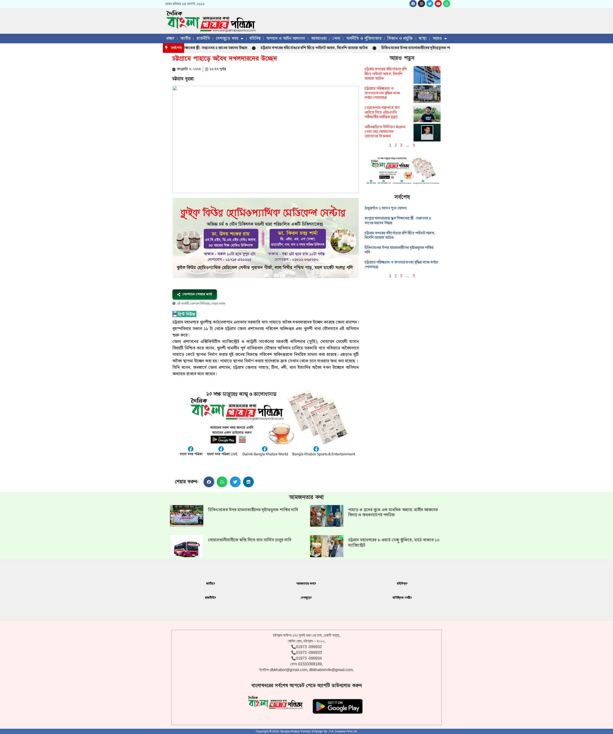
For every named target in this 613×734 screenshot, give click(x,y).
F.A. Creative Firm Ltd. (343, 731)
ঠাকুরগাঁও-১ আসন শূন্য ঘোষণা (386, 208)
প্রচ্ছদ (170, 38)
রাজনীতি (203, 38)
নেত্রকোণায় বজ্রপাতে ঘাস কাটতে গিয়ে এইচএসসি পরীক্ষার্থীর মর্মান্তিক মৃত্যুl (382, 112)
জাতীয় (185, 38)
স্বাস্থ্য (423, 38)
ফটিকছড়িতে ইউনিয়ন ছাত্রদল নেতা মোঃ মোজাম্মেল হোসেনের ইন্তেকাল (385, 131)
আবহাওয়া (319, 38)
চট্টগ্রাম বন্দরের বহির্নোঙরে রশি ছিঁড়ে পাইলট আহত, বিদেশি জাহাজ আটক (291, 48)
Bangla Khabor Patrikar (295, 731)
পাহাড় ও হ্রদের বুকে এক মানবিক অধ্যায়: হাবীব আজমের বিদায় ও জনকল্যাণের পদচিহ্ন (393, 512)
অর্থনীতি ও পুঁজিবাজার (363, 38)
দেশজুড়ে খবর (227, 38)
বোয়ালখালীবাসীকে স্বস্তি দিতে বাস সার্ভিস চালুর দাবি (249, 540)
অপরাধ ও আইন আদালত (285, 38)
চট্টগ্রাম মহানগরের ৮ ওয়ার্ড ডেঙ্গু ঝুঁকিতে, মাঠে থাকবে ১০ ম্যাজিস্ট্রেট (393, 543)
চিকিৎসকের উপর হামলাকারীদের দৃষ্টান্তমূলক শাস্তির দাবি (399, 48)
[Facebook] (413, 3)
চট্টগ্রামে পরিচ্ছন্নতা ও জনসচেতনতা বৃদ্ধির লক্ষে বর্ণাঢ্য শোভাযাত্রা (382, 93)
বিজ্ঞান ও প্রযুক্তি (400, 38)
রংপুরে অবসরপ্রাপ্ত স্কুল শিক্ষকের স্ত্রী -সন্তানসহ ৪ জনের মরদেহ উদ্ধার (398, 220)
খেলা (336, 38)
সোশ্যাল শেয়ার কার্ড (197, 294)
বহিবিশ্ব (255, 38)
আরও (437, 38)
